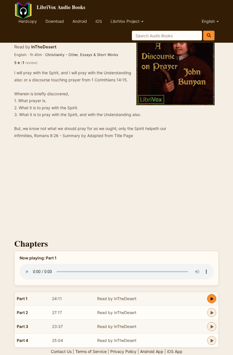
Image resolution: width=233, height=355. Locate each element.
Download (54, 21)
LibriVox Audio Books (61, 7)
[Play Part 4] (211, 340)
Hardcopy (27, 21)
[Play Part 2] (211, 312)
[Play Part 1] (211, 298)
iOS (98, 21)
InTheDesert (44, 46)
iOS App (174, 351)
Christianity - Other (61, 55)
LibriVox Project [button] (126, 21)
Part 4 (22, 340)
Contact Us (61, 351)
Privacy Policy (123, 351)
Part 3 (22, 326)
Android (79, 21)
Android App (151, 351)
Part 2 (22, 312)
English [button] (209, 21)
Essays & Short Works (99, 55)
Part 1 (22, 298)
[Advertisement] (116, 190)
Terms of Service (91, 351)
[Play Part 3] (211, 326)
